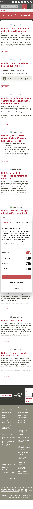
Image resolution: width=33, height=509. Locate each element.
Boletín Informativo (7, 470)
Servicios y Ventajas (23, 412)
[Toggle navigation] (29, 6)
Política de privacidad (14, 495)
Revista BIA (5, 467)
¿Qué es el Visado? (22, 443)
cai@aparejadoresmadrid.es (18, 83)
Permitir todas (16, 277)
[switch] (28, 258)
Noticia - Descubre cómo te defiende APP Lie (14, 354)
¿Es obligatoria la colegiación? (22, 423)
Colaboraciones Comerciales (22, 457)
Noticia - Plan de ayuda (12, 320)
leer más (6, 51)
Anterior (28, 395)
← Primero (28, 390)
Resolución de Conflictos (24, 452)
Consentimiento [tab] (7, 222)
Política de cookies (26, 495)
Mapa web (19, 497)
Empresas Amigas (7, 425)
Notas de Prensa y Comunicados (22, 468)
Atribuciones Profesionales (6, 428)
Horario (4, 415)
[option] (9, 412)
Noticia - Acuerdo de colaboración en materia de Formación (14, 176)
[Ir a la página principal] (1, 1)
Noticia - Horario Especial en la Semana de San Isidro (16, 64)
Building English (6, 445)
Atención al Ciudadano (23, 450)
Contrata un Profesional (24, 437)
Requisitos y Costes (23, 415)
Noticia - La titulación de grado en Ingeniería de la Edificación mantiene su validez (16, 101)
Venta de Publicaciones (8, 472)
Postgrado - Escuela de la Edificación (8, 438)
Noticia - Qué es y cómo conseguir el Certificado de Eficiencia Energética (14, 138)
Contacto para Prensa (23, 473)
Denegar (16, 288)
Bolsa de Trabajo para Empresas (23, 440)
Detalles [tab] (16, 222)
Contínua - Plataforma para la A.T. (8, 441)
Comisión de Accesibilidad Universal (24, 446)
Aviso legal (5, 495)
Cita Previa (5, 420)
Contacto (26, 497)
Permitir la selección (16, 282)
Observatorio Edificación (8, 422)
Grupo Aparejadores (7, 412)
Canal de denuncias (11, 497)
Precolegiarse (21, 420)
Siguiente (29, 398)
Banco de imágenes (23, 471)
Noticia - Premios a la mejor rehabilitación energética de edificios (14, 213)
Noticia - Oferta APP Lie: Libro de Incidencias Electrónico (15, 29)
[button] (6, 395)
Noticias (4, 417)
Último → (29, 401)
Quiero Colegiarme (22, 417)
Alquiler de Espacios (23, 455)
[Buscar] (16, 6)
